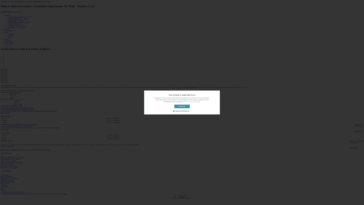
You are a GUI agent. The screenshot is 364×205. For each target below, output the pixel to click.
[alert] (182, 102)
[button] (182, 111)
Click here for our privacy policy (191, 101)
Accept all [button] (182, 106)
